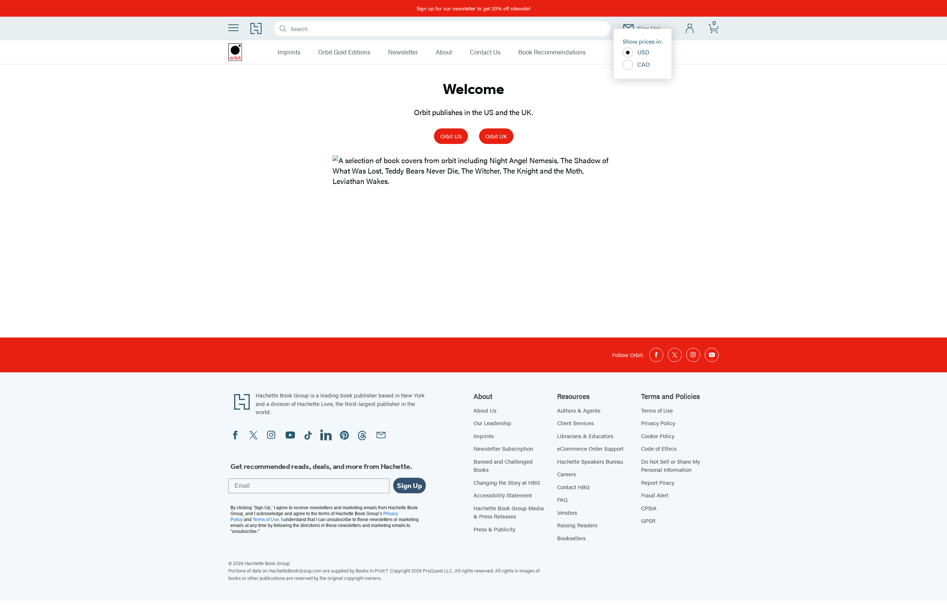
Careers (566, 474)
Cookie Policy (657, 436)
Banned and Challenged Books (503, 465)
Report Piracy (657, 482)
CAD (643, 64)
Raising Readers (577, 525)
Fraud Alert (654, 495)
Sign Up (409, 485)
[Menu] (233, 27)
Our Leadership (492, 423)
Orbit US (451, 136)
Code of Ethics (659, 448)
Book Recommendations (552, 52)
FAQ (562, 499)
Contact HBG (573, 487)
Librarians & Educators (585, 436)
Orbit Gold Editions (344, 52)
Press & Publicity (494, 529)
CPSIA (649, 508)
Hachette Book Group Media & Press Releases (509, 512)
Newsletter (403, 52)
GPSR (648, 520)
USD (643, 52)
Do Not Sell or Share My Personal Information (670, 465)
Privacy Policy (658, 423)
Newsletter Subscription (503, 448)
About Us (485, 410)
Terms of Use (657, 410)
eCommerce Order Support (590, 448)
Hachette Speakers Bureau (590, 461)
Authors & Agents (578, 410)
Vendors (567, 512)
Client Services (575, 423)
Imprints (288, 52)
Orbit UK (496, 136)
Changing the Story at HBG (507, 482)
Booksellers (571, 538)
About (444, 52)
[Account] (690, 28)
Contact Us (485, 52)
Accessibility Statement (503, 495)
